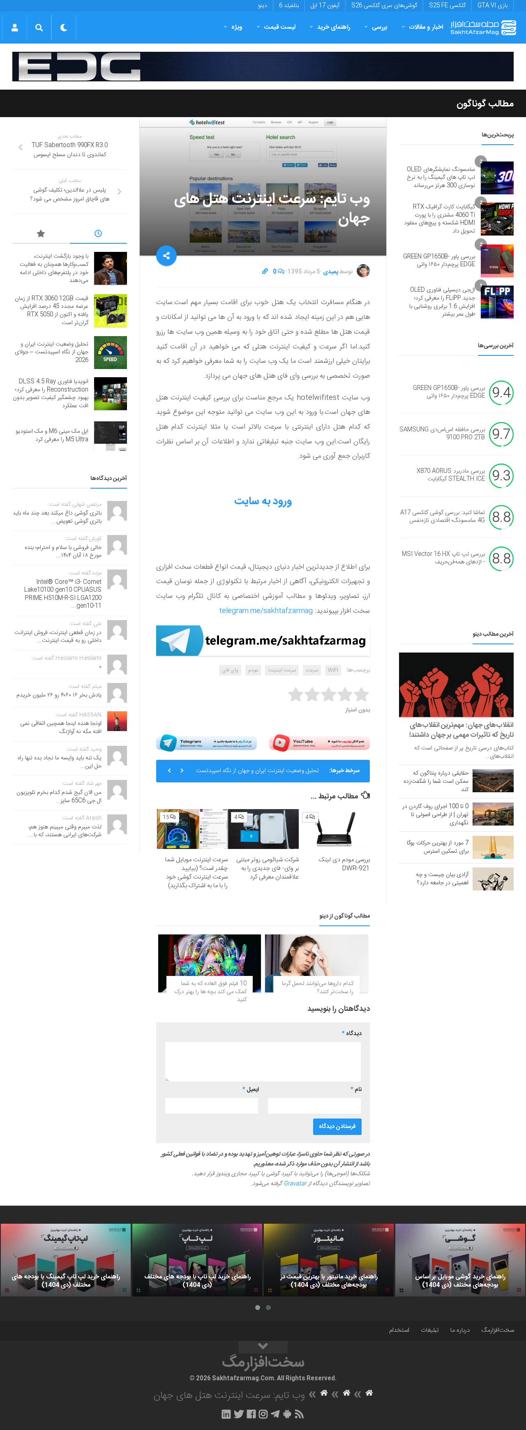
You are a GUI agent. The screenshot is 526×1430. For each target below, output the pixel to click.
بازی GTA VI (493, 6)
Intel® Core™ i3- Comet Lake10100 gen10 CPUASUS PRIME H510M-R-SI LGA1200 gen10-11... (63, 594)
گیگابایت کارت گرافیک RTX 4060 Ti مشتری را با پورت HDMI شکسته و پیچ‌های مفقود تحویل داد (439, 219)
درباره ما (460, 1330)
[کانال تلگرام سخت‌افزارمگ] (275, 1414)
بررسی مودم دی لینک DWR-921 (344, 864)
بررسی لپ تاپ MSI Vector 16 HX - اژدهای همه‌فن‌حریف (443, 558)
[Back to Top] (263, 1347)
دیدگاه (352, 1034)
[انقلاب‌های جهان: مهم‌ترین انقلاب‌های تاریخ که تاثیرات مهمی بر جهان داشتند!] (456, 685)
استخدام (399, 1330)
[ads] (263, 66)
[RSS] (300, 1414)
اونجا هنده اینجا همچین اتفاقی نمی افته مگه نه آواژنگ (61, 728)
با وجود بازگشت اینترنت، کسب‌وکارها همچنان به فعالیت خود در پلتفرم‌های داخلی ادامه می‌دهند (54, 268)
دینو (262, 6)
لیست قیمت (279, 27)
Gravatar (295, 1184)
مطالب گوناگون (485, 104)
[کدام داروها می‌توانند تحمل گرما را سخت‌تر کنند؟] (316, 963)
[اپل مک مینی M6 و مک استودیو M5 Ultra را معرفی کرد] (110, 436)
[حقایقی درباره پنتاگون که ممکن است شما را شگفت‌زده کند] (493, 780)
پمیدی (330, 272)
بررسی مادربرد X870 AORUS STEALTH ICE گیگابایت (451, 475)
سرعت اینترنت (282, 670)
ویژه (236, 27)
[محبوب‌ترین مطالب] (41, 235)
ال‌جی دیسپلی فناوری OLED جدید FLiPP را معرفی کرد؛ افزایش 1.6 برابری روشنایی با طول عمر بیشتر (442, 302)
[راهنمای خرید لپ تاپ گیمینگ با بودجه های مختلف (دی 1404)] (66, 1260)
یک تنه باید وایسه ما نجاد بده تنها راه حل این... (60, 762)
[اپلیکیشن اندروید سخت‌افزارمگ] (287, 1414)
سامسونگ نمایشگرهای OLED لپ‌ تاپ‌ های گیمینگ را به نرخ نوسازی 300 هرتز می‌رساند (441, 178)
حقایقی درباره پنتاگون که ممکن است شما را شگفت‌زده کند (436, 781)
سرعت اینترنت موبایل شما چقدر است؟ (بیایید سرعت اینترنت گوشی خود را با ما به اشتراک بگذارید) (196, 873)
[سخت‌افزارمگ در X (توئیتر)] (239, 1414)
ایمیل (250, 1090)
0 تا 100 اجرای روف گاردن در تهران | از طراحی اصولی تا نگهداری (435, 815)
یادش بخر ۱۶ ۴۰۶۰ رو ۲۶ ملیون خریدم (59, 695)
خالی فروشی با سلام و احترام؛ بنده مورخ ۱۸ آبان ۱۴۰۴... (63, 552)
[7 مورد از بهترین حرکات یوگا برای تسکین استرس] (493, 847)
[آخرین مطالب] (98, 235)
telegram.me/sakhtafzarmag (266, 611)
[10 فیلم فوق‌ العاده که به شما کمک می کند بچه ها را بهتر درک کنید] (209, 963)
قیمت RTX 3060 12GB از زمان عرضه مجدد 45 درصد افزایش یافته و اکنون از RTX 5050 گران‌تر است (51, 311)
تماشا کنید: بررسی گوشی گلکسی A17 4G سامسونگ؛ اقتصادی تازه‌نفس (442, 517)
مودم (253, 670)
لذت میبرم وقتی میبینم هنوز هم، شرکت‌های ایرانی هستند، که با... (65, 831)
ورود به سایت (263, 501)
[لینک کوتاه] (265, 272)
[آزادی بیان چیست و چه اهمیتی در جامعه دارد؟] (493, 878)
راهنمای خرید (333, 27)
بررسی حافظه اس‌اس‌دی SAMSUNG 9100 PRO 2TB (442, 434)
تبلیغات (430, 1330)
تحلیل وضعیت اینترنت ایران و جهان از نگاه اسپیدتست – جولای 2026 (51, 352)
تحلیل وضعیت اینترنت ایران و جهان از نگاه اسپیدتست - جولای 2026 (257, 774)
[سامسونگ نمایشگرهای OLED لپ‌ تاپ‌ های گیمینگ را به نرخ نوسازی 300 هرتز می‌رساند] (497, 177)
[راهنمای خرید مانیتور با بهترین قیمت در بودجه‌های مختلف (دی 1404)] (329, 1260)
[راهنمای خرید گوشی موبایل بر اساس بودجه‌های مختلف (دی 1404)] (460, 1260)
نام (356, 1090)
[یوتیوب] (319, 743)
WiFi (333, 670)
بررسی (380, 27)
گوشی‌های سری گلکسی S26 (384, 6)
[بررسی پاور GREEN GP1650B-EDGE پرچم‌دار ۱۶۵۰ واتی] (497, 260)
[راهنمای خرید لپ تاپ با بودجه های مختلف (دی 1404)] (197, 1260)
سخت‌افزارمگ (497, 1330)
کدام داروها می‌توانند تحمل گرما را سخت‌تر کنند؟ (317, 988)
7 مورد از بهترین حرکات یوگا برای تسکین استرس (437, 847)
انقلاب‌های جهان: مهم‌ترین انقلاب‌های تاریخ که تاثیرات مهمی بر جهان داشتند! (461, 730)
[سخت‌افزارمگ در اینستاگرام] (263, 1414)
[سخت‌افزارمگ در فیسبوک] (251, 1414)
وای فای (230, 670)
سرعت (312, 670)
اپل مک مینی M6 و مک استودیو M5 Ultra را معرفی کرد (52, 436)
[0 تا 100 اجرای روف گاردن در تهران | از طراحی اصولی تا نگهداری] (493, 814)
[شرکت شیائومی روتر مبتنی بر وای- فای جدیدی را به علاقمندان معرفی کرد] (263, 829)
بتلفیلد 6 (289, 6)
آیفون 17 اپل (325, 6)
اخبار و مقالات (426, 27)
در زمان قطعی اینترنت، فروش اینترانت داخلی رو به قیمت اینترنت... (58, 637)
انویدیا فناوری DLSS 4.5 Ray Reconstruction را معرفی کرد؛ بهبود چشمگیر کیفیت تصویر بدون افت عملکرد (50, 394)
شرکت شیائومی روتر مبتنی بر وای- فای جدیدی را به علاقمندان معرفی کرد (267, 868)
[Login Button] (14, 27)
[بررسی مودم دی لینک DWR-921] (334, 829)
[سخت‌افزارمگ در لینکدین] (226, 1414)
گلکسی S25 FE (447, 6)
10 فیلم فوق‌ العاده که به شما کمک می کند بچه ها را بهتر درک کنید (210, 992)
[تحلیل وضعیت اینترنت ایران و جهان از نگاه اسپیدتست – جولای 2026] (110, 352)
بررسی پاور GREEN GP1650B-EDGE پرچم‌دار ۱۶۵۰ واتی (439, 261)
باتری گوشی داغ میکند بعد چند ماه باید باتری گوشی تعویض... (57, 517)
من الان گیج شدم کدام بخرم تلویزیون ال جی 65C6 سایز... (59, 797)
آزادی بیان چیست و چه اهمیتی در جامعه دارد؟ (442, 879)
